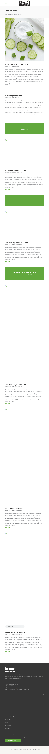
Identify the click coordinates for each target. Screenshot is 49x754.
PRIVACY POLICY (25, 751)
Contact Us (7, 728)
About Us (7, 711)
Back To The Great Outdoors (16, 64)
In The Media (8, 725)
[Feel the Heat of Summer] (24, 581)
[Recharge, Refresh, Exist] (24, 153)
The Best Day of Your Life (15, 384)
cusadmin (8, 66)
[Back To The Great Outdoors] (24, 39)
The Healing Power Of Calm (16, 242)
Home (6, 14)
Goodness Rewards (9, 716)
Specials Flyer (8, 719)
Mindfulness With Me (14, 508)
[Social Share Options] (43, 694)
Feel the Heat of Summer (15, 632)
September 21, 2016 (14, 66)
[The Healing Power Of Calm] (24, 225)
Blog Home (20, 172)
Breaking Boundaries (14, 95)
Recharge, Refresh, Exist (15, 171)
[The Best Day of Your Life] (24, 333)
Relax (19, 66)
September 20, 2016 (14, 172)
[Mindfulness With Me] (24, 457)
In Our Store (8, 713)
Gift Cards (7, 722)
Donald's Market (13, 684)
